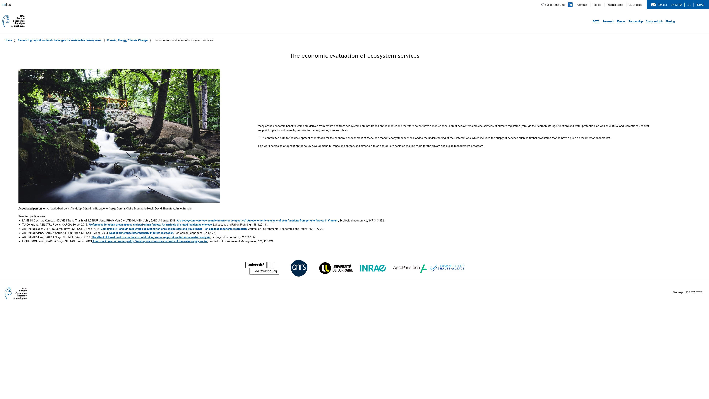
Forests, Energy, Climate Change (127, 40)
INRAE (700, 4)
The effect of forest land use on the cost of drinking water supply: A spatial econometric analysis (150, 237)
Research (608, 21)
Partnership (635, 21)
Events (621, 21)
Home (8, 40)
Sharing (670, 21)
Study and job (654, 21)
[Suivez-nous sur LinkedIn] (570, 4)
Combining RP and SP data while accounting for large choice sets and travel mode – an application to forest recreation (174, 229)
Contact (582, 4)
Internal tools (615, 4)
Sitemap (678, 292)
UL (689, 4)
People (597, 4)
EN (9, 4)
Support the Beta (555, 4)
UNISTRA (676, 4)
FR (4, 4)
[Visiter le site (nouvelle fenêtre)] (262, 268)
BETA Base (635, 4)
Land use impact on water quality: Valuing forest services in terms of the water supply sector (150, 241)
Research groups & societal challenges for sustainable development (60, 40)
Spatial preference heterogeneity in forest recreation (141, 233)
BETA (596, 21)
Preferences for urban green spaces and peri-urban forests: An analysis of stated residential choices (150, 224)
